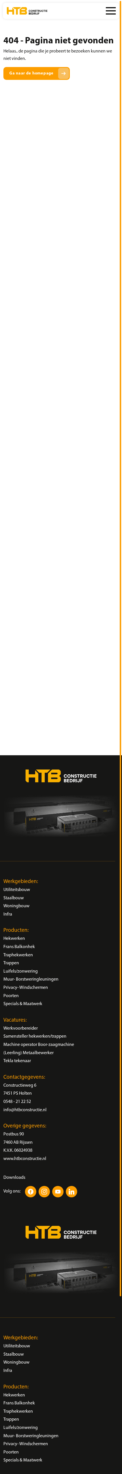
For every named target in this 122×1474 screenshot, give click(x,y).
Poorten (11, 996)
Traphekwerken (18, 955)
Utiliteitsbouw (16, 890)
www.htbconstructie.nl (24, 1159)
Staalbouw (13, 898)
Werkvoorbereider (20, 1028)
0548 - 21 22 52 (17, 1102)
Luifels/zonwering (20, 971)
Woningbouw (16, 906)
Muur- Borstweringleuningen (30, 979)
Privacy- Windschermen (25, 987)
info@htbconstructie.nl (25, 1110)
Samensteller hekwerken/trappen (34, 1036)
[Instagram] (44, 1191)
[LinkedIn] (71, 1191)
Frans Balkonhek (19, 947)
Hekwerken (14, 938)
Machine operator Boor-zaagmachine (38, 1044)
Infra (7, 914)
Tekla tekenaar (17, 1061)
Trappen (11, 963)
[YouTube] (58, 1191)
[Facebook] (30, 1191)
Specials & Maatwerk (22, 1004)
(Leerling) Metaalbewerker (28, 1053)
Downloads (14, 1177)
